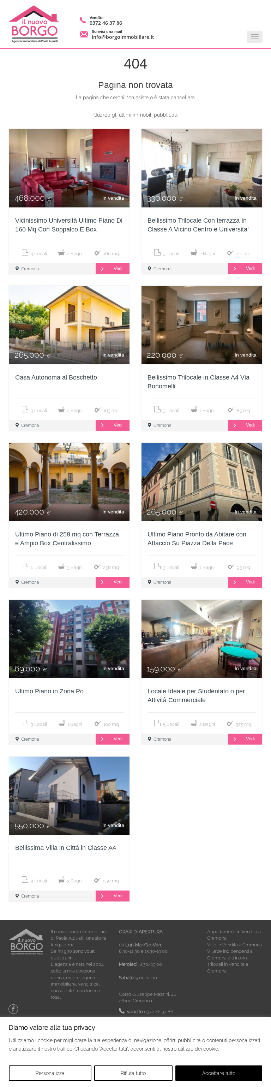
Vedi (118, 268)
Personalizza (50, 1073)
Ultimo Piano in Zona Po (49, 691)
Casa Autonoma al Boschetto (56, 377)
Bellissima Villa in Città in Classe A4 (65, 847)
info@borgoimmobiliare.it (123, 37)
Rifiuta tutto (133, 1073)
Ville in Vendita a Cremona (234, 944)
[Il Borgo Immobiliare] (36, 24)
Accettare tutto (218, 1073)
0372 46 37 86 (106, 22)
